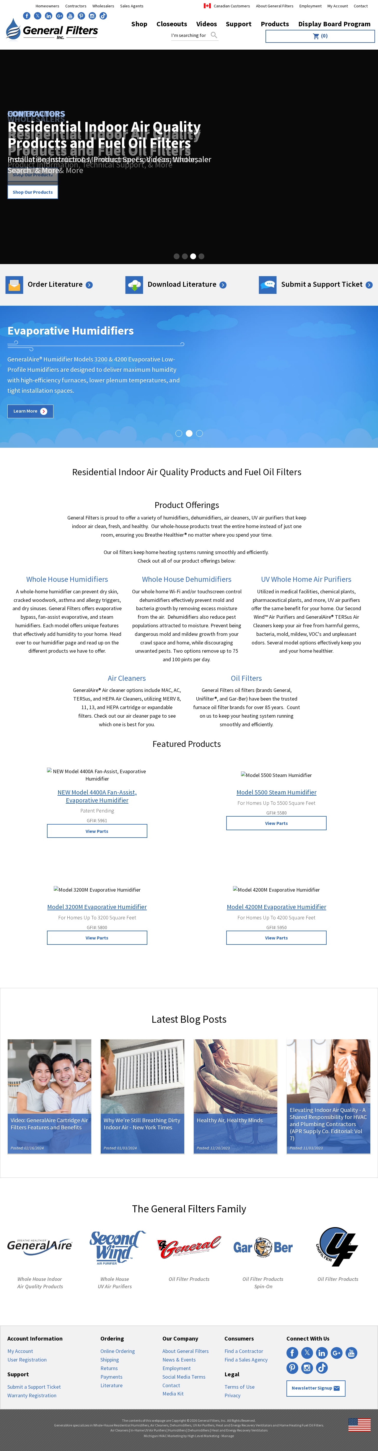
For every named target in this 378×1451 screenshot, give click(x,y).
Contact (361, 6)
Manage (227, 1436)
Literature (111, 1385)
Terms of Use (239, 1386)
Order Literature (59, 284)
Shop (139, 23)
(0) (320, 36)
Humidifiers (177, 1430)
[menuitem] (319, 36)
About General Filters (275, 6)
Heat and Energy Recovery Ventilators (239, 1430)
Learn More (30, 411)
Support (239, 23)
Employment (310, 6)
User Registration (27, 1359)
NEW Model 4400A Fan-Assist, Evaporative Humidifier (97, 796)
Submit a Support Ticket (326, 284)
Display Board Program (334, 23)
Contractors (76, 6)
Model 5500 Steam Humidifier (277, 792)
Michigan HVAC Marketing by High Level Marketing (181, 1436)
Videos (206, 23)
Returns (109, 1368)
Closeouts (172, 23)
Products (275, 23)
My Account (338, 6)
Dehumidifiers (198, 1430)
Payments (111, 1376)
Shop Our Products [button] (33, 192)
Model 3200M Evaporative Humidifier (97, 907)
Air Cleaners (119, 1430)
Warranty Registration (31, 1395)
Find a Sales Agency (246, 1359)
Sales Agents (132, 6)
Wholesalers (103, 6)
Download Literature (186, 284)
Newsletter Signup (316, 1388)
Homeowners (47, 6)
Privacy (232, 1395)
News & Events (179, 1359)
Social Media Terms (184, 1376)
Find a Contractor (243, 1351)
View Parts (97, 831)
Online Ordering (117, 1351)
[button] (177, 256)
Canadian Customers (232, 6)
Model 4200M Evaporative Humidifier (276, 907)
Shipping (109, 1359)
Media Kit (173, 1393)
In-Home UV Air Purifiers (148, 1430)
